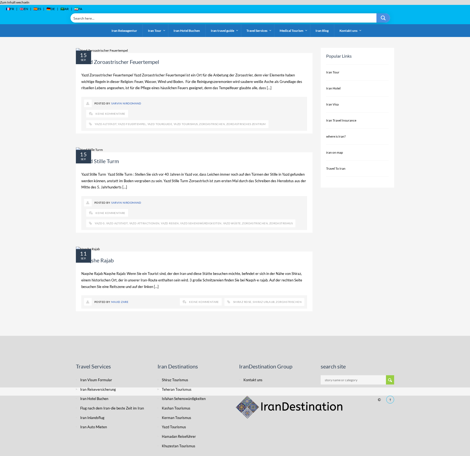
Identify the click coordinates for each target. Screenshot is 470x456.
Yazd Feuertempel (132, 124)
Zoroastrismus (281, 223)
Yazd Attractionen (144, 223)
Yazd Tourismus (186, 124)
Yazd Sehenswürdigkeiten (200, 223)
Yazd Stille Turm (101, 161)
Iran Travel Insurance (341, 120)
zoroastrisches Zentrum (246, 124)
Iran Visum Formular (96, 380)
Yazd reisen (170, 223)
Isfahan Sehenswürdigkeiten (184, 398)
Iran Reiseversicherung (98, 389)
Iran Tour (332, 72)
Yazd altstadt (105, 124)
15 (83, 54)
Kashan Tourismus (176, 408)
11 (83, 253)
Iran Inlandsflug (92, 417)
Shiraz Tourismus (175, 380)
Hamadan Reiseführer (179, 436)
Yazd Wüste (232, 223)
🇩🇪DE (51, 9)
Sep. (83, 59)
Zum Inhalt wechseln (14, 2)
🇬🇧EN (24, 9)
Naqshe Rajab (97, 260)
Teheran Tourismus (176, 389)
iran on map (334, 152)
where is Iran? (336, 136)
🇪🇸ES (37, 9)
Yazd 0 (99, 223)
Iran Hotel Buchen (94, 398)
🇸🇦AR (64, 9)
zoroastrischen (212, 124)
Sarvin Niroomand (126, 103)
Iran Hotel (333, 88)
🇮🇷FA (78, 9)
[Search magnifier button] (383, 18)
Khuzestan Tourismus (178, 446)
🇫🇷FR (10, 9)
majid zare (119, 301)
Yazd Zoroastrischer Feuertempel (120, 61)
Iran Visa (332, 104)
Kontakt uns (252, 380)
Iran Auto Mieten (93, 427)
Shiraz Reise (242, 301)
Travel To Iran (335, 168)
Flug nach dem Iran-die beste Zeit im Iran (112, 408)
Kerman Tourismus (176, 417)
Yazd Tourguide (159, 124)
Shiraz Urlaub (263, 301)
